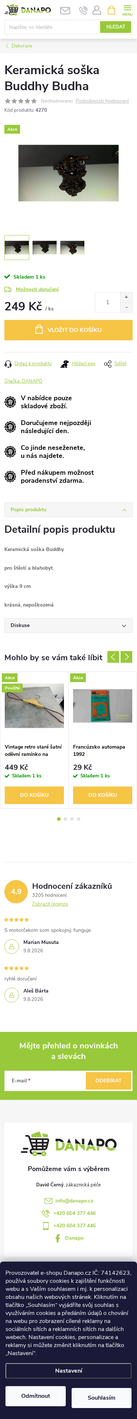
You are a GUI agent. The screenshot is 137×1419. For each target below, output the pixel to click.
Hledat (115, 27)
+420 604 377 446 (74, 1213)
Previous (113, 657)
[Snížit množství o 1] (126, 307)
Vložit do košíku (74, 330)
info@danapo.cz (74, 1200)
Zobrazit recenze (50, 904)
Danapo (74, 1238)
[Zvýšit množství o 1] (126, 297)
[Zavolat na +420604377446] (83, 10)
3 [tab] (72, 819)
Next (126, 657)
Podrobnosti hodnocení (102, 101)
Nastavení (68, 1371)
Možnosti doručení (37, 289)
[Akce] (102, 706)
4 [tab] (78, 819)
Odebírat (108, 1080)
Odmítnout (35, 1396)
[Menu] (127, 9)
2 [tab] (65, 819)
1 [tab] (59, 819)
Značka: (23, 381)
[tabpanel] (34, 740)
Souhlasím (101, 1398)
